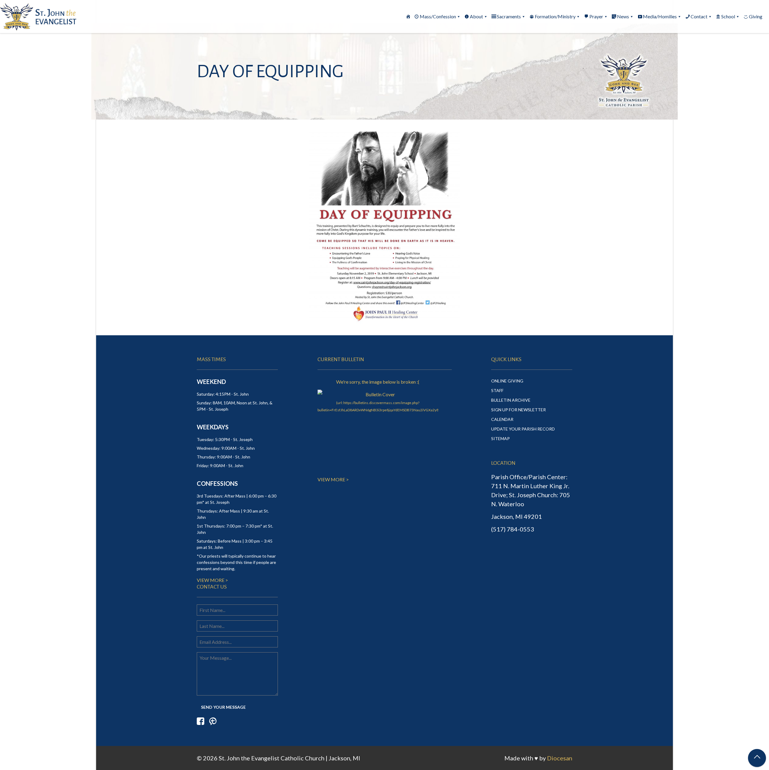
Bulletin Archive (510, 400)
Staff (497, 390)
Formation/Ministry (555, 16)
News (623, 16)
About (476, 16)
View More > (212, 580)
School (728, 16)
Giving (755, 16)
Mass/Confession (438, 16)
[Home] (408, 16)
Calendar (502, 419)
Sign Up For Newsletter (518, 409)
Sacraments (509, 16)
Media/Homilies (660, 16)
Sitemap (500, 438)
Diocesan (559, 758)
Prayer (596, 16)
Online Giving (507, 380)
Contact (699, 16)
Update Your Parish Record (523, 428)
